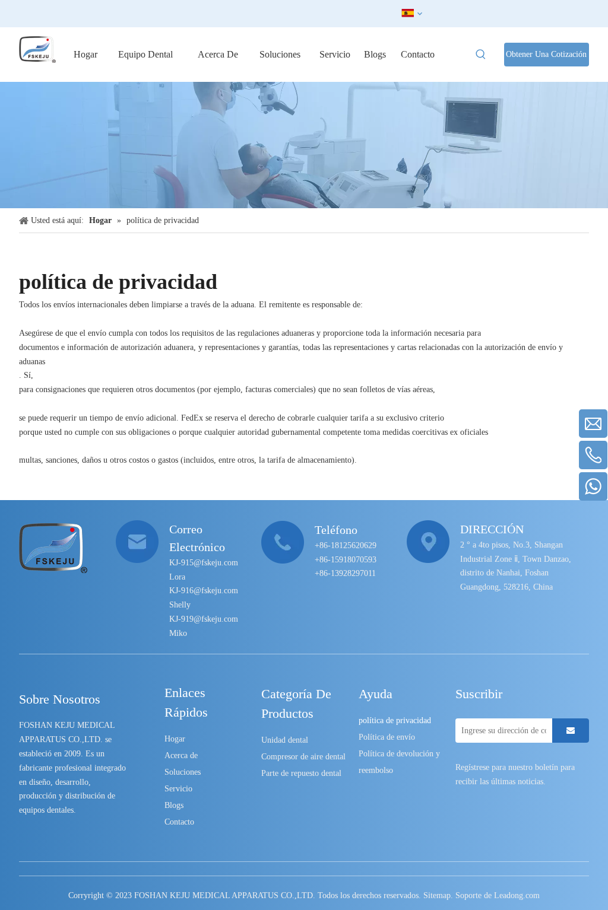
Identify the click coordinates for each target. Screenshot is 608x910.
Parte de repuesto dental (301, 773)
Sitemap (437, 895)
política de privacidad (395, 720)
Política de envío (387, 737)
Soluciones (182, 772)
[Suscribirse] (570, 730)
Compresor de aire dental (303, 756)
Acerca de (181, 755)
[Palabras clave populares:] (481, 54)
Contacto (179, 821)
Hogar (174, 738)
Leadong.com (517, 895)
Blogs (173, 805)
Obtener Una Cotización (546, 54)
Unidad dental (284, 740)
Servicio (178, 788)
